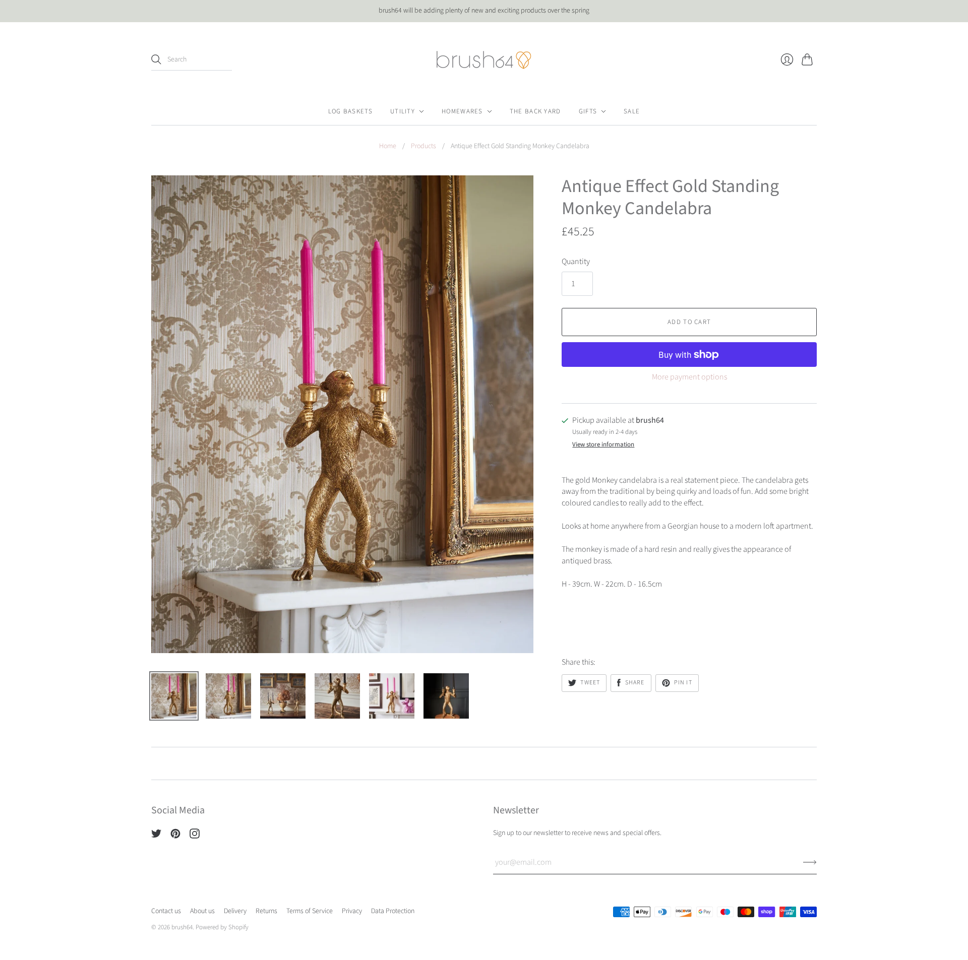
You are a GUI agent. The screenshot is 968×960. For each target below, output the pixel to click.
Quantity (576, 261)
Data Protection (392, 911)
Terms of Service (309, 911)
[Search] (156, 59)
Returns (266, 911)
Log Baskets (350, 111)
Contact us (166, 911)
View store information (603, 445)
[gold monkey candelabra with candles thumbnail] (391, 696)
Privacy (352, 911)
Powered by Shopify (222, 927)
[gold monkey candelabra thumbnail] (174, 696)
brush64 (182, 927)
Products (423, 146)
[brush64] (484, 60)
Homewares (462, 111)
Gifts (588, 111)
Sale (632, 111)
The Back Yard (535, 111)
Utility (402, 111)
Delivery (235, 911)
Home (387, 146)
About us (202, 911)
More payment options (689, 376)
